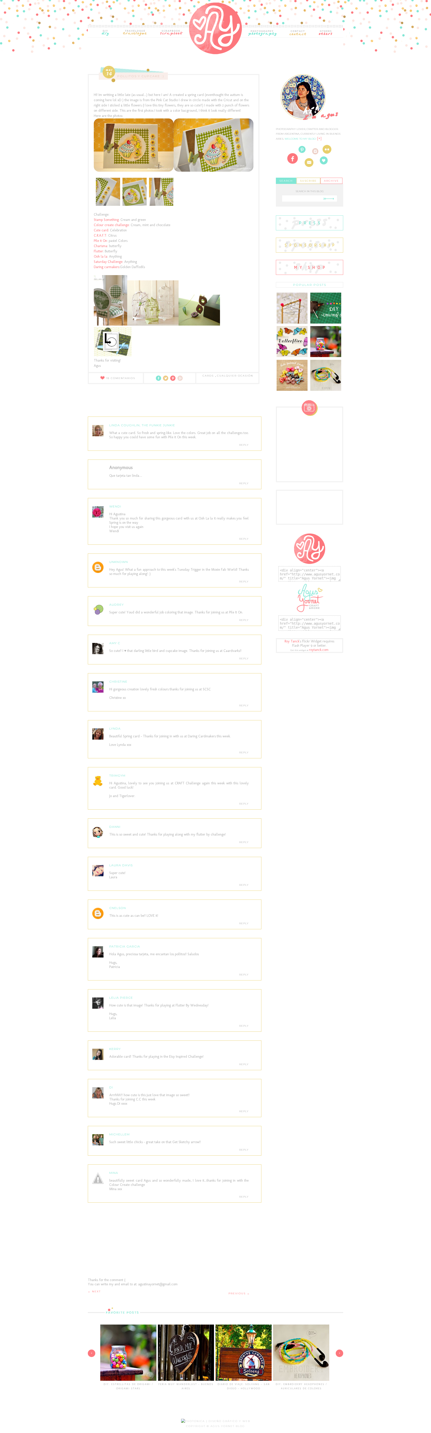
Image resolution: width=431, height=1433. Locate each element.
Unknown (118, 562)
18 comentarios (120, 378)
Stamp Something (106, 220)
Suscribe (308, 180)
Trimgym (117, 775)
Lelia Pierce (121, 997)
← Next (94, 1291)
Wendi (115, 506)
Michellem (119, 1134)
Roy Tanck (292, 641)
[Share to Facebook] (159, 380)
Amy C (114, 643)
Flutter (98, 251)
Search (286, 180)
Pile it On (100, 241)
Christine (118, 681)
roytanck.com (318, 650)
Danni (114, 827)
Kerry (115, 1049)
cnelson (117, 908)
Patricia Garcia (124, 946)
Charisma (100, 246)
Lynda (115, 728)
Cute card (101, 230)
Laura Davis (121, 865)
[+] (319, 138)
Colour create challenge (111, 225)
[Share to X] (166, 380)
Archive (331, 180)
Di (111, 1087)
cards (209, 375)
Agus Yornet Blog (228, 1426)
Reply (244, 445)
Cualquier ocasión (235, 375)
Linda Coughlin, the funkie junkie (142, 425)
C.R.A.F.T (100, 235)
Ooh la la (100, 256)
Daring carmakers (106, 267)
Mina (113, 1173)
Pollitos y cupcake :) (140, 76)
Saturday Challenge (108, 262)
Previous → (239, 1293)
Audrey (116, 604)
